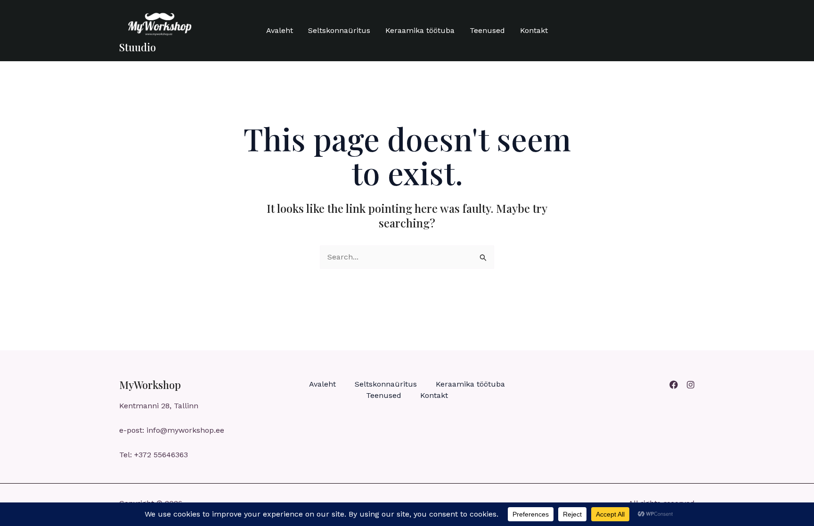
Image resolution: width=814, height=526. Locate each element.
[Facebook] (673, 384)
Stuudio (137, 47)
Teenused (487, 30)
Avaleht (279, 30)
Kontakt (534, 30)
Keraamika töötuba (420, 30)
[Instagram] (690, 384)
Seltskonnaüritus (339, 30)
